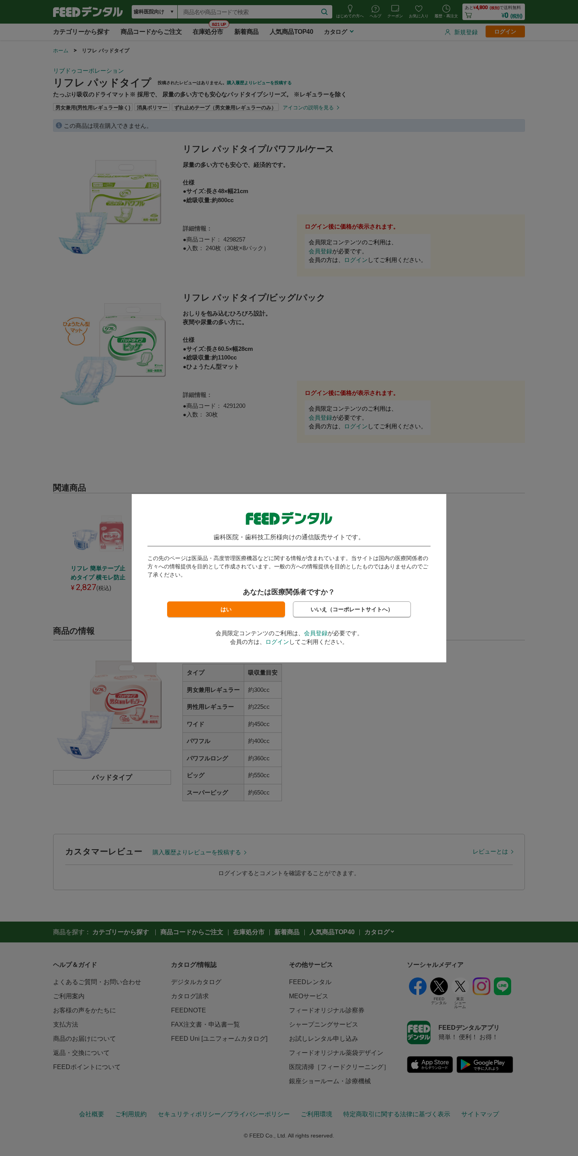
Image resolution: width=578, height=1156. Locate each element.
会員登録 (316, 633)
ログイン (277, 641)
